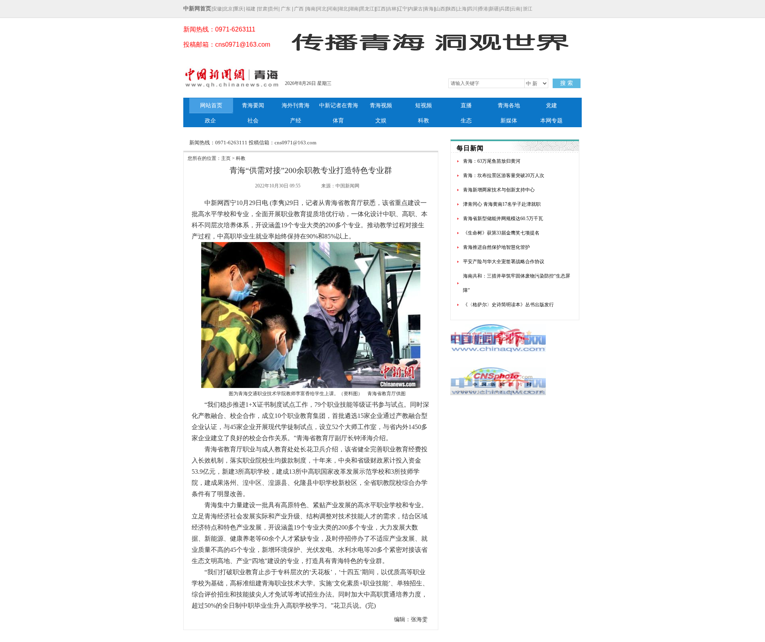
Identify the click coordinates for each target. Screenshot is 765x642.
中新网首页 (197, 9)
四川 (472, 9)
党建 (551, 105)
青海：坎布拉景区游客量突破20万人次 (503, 175)
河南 (332, 9)
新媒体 (508, 121)
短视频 (423, 105)
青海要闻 (253, 105)
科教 (423, 121)
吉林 (391, 9)
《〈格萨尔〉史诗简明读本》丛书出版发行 (508, 304)
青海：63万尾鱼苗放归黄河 (491, 161)
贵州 (273, 9)
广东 (285, 9)
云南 (515, 9)
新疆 (494, 9)
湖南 (354, 9)
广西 (299, 9)
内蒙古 (415, 9)
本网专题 (551, 121)
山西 (440, 9)
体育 (338, 121)
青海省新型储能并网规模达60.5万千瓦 (503, 218)
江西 (381, 9)
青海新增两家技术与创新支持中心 (499, 190)
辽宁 (402, 9)
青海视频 (381, 105)
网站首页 (211, 105)
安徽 (217, 9)
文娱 (380, 121)
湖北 (343, 9)
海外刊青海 (296, 105)
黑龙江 (367, 9)
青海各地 (509, 105)
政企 (210, 121)
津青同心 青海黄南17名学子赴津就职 (502, 204)
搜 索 (566, 83)
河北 (321, 9)
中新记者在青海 (338, 105)
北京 (228, 9)
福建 (250, 9)
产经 (295, 121)
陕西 (451, 9)
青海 (429, 9)
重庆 (238, 9)
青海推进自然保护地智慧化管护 (496, 247)
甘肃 (262, 9)
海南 (311, 9)
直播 (466, 105)
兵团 (505, 9)
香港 (483, 9)
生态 (466, 121)
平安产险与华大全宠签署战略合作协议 (503, 261)
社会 (253, 121)
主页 (226, 158)
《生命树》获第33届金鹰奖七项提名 (501, 233)
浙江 (527, 9)
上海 (462, 9)
